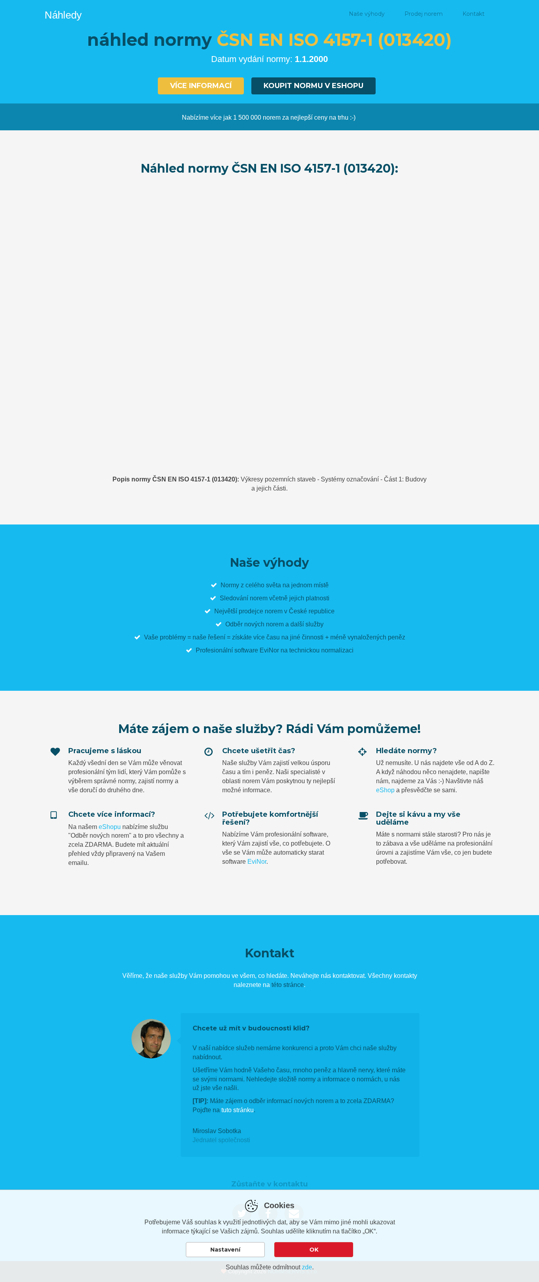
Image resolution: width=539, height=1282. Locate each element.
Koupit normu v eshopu (313, 85)
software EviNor (256, 650)
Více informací (201, 85)
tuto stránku (237, 1110)
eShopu (110, 826)
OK (313, 1249)
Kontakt (473, 13)
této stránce (287, 984)
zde (307, 1267)
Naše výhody (367, 13)
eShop (385, 790)
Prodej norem (423, 13)
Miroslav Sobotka (217, 1131)
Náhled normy (309, 13)
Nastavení (225, 1249)
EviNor (256, 861)
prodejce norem (261, 611)
